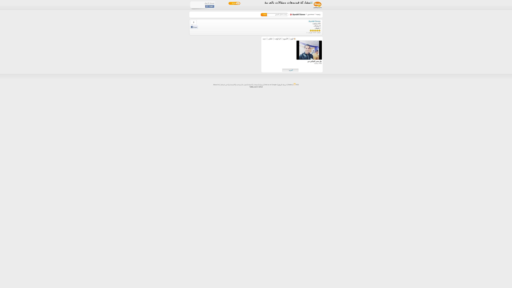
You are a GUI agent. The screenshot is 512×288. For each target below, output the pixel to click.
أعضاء (250, 84)
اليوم (292, 39)
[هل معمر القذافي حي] (309, 50)
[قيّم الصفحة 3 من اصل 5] (315, 30)
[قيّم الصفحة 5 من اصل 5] (311, 30)
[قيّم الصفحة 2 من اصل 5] (317, 30)
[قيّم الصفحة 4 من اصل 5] (313, 30)
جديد (264, 39)
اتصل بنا (244, 84)
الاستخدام (232, 84)
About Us (216, 84)
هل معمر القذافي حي (314, 61)
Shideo (290, 84)
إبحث (264, 14)
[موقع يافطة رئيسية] (317, 9)
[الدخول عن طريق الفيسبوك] (209, 7)
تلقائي (270, 39)
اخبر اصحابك (224, 84)
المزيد (291, 70)
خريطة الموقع (282, 84)
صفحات (255, 84)
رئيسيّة (261, 84)
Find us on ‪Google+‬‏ (270, 84)
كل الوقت (278, 39)
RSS (297, 84)
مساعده (238, 84)
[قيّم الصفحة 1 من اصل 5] (319, 30)
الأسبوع (285, 39)
